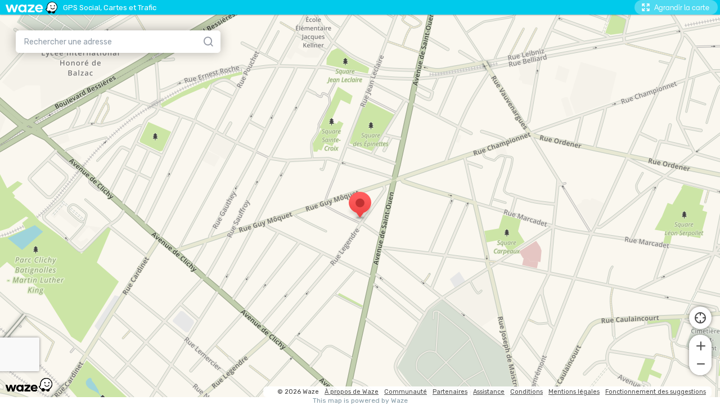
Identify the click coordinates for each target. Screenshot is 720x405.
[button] (700, 345)
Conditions (526, 391)
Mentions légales (574, 391)
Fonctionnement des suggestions (655, 391)
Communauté (405, 391)
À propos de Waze (352, 391)
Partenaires (450, 391)
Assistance (489, 391)
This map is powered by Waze (360, 400)
